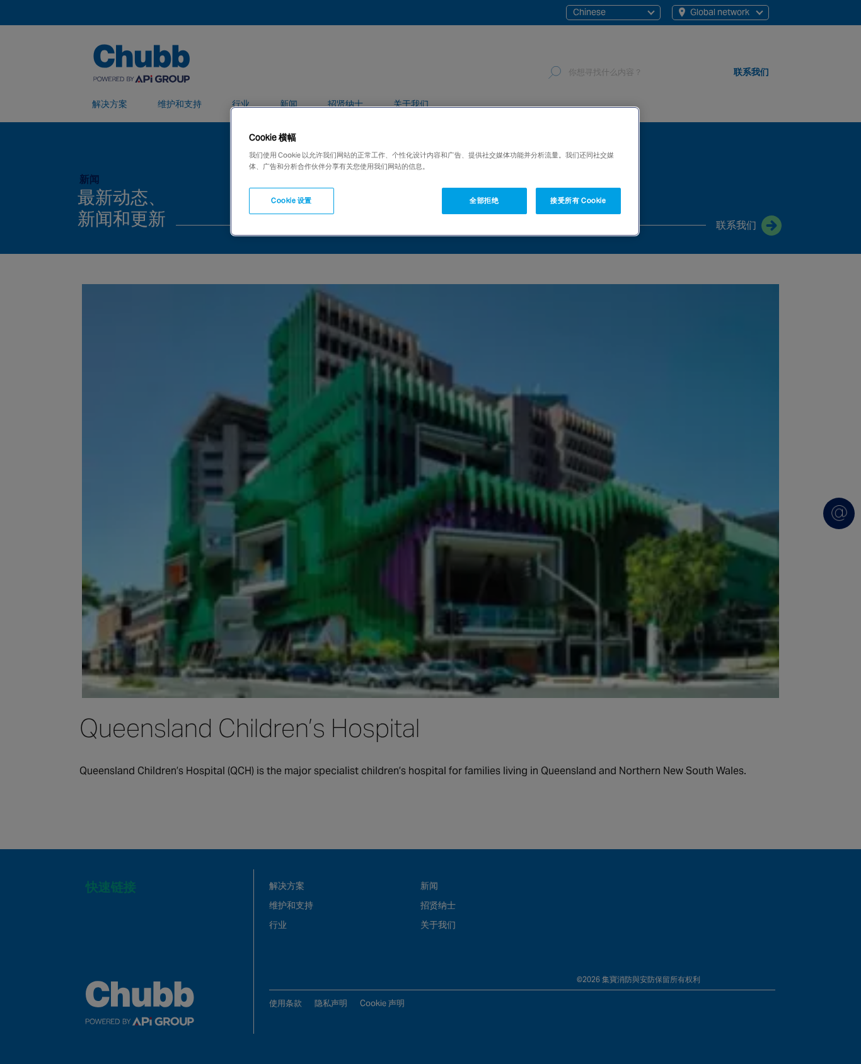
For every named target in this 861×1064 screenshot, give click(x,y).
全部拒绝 (484, 200)
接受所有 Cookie (578, 200)
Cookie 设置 (291, 200)
